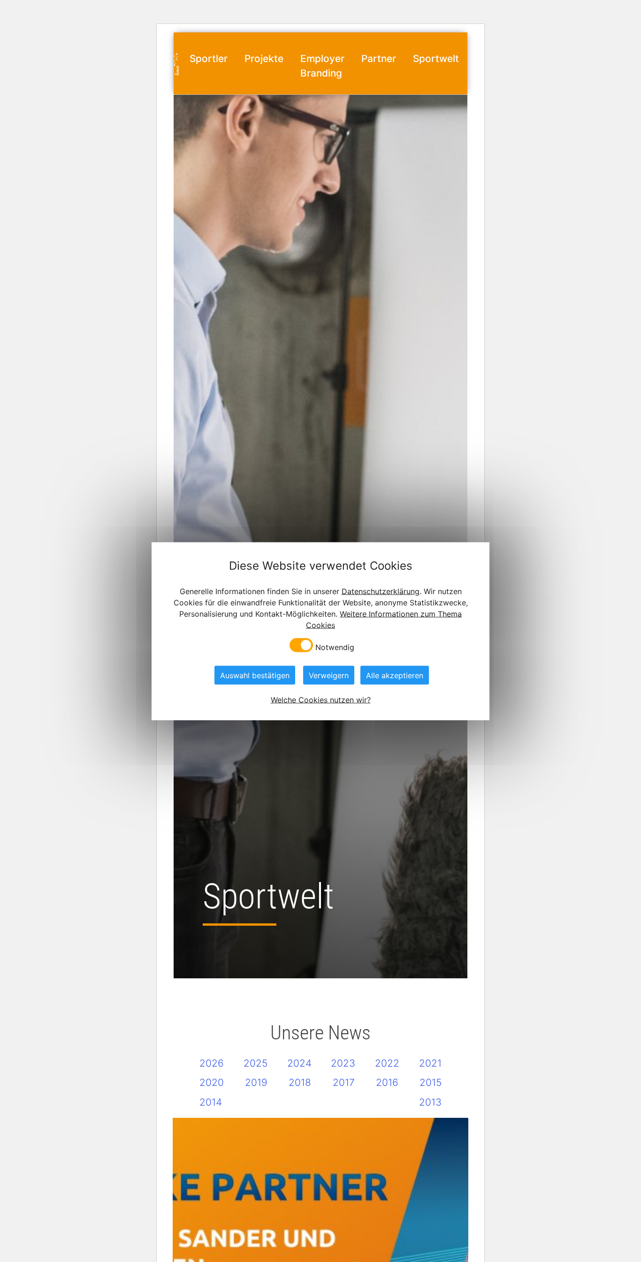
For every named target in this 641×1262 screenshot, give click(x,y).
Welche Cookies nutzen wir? (321, 699)
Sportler (209, 58)
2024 (299, 1063)
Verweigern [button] (329, 675)
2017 (344, 1082)
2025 (255, 1063)
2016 (387, 1082)
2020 (211, 1082)
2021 (430, 1063)
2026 (211, 1063)
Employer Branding (322, 66)
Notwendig (334, 646)
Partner (378, 58)
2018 (300, 1082)
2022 (387, 1063)
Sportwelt (436, 58)
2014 (210, 1102)
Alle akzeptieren (394, 675)
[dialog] (320, 631)
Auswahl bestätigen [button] (255, 675)
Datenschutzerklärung (381, 591)
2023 (343, 1063)
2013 (430, 1102)
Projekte (263, 58)
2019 (256, 1082)
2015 (431, 1082)
